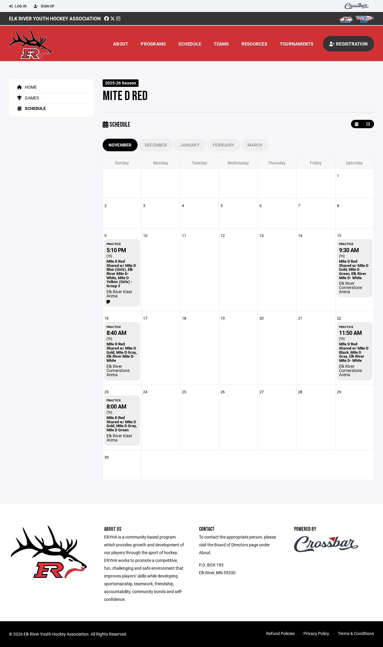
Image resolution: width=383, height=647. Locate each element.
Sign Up (47, 6)
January (190, 145)
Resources (254, 44)
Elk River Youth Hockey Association (55, 18)
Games (31, 98)
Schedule (189, 44)
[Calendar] (356, 124)
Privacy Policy (316, 633)
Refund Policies (280, 633)
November (120, 145)
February (223, 145)
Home (30, 87)
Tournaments (297, 44)
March (254, 145)
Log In (20, 6)
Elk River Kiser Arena (119, 294)
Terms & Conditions (356, 633)
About (120, 44)
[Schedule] (368, 124)
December (156, 145)
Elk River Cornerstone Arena (350, 287)
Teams (221, 44)
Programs (153, 44)
